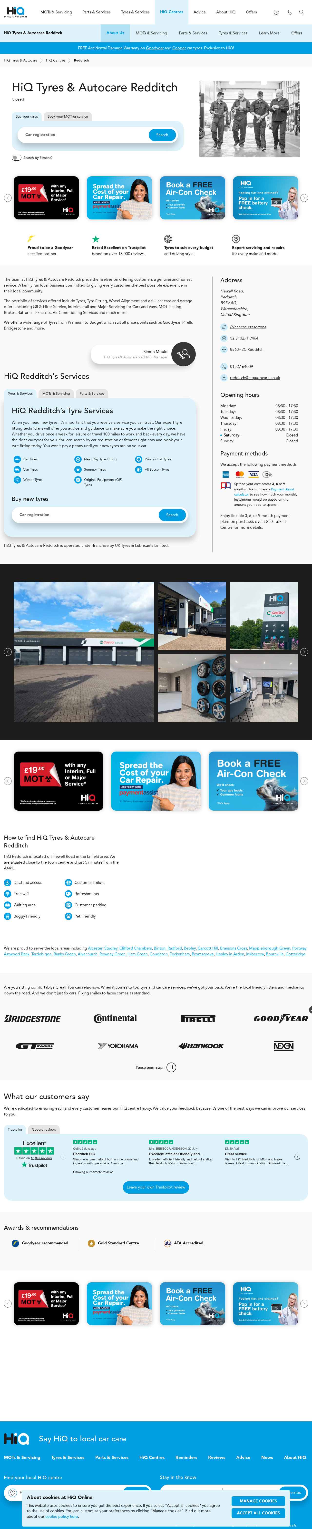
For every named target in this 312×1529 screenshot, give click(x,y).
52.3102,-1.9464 (244, 338)
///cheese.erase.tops (248, 327)
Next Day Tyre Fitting (100, 459)
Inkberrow (255, 954)
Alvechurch (88, 954)
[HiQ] (21, 1439)
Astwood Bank (16, 954)
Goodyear (155, 48)
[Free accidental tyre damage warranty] (287, 1010)
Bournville (275, 954)
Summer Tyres (95, 469)
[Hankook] (222, 1046)
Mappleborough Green (269, 948)
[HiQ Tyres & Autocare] (15, 12)
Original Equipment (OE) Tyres (103, 482)
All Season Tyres (157, 469)
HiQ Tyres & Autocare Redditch (33, 33)
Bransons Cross (233, 948)
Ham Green (137, 954)
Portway (299, 948)
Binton (160, 948)
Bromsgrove (203, 954)
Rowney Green (112, 954)
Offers (296, 33)
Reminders (186, 1458)
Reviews (216, 1458)
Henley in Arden (230, 954)
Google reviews (44, 1129)
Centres (55, 60)
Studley (110, 948)
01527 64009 (241, 366)
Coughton (159, 954)
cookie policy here (61, 1516)
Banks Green (65, 954)
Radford (174, 948)
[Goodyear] (255, 1018)
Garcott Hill (208, 948)
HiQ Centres (152, 1458)
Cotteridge (295, 954)
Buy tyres (27, 116)
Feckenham (180, 954)
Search (162, 135)
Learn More (269, 33)
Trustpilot (15, 1129)
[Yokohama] (139, 1046)
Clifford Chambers (135, 948)
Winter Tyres (32, 480)
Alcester (95, 948)
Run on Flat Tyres (158, 459)
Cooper (179, 48)
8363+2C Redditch (246, 349)
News (267, 1458)
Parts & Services (193, 33)
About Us (115, 33)
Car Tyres (30, 459)
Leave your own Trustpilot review (156, 1187)
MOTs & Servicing (151, 33)
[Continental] (90, 1018)
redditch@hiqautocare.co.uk (255, 377)
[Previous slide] (8, 198)
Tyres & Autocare (20, 60)
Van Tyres (30, 469)
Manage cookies (258, 1501)
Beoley (190, 948)
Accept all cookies (258, 1513)
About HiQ (295, 1458)
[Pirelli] (172, 1018)
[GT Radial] (56, 1046)
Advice (243, 1458)
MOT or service (68, 116)
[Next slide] (304, 198)
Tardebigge (41, 954)
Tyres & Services (233, 33)
